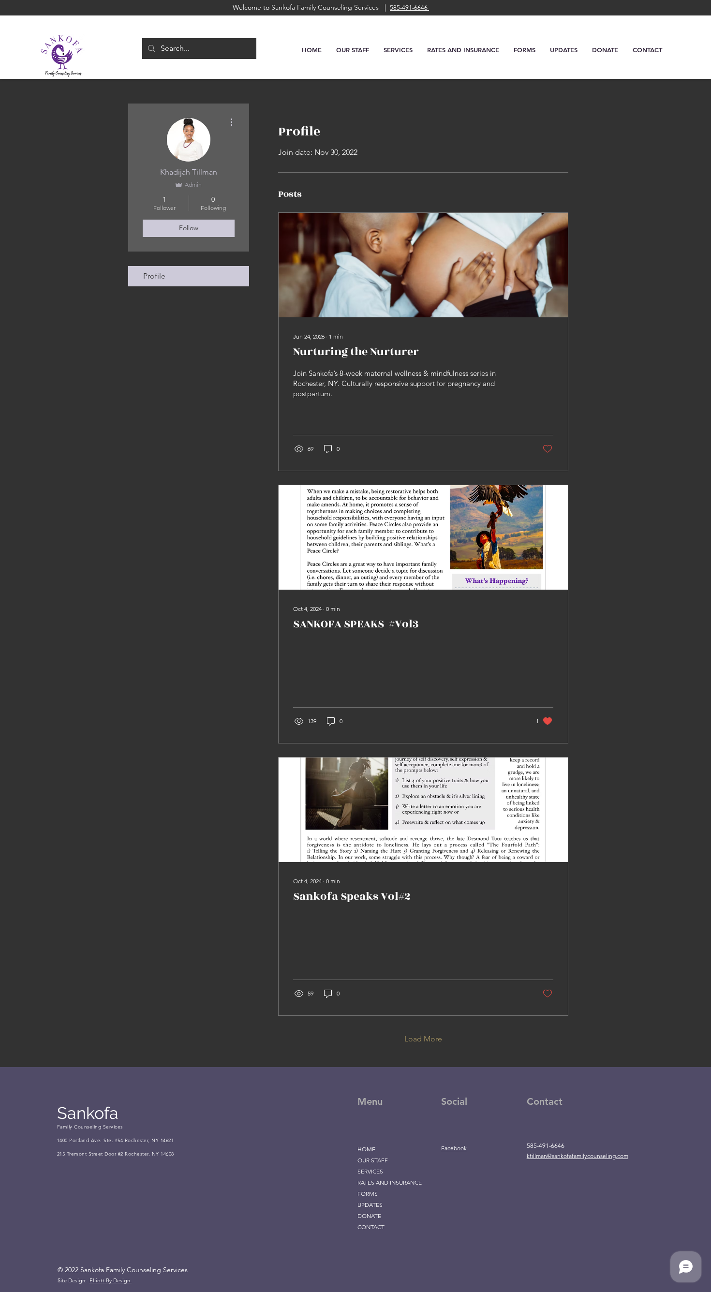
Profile (154, 276)
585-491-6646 (409, 7)
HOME (366, 1149)
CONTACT (371, 1227)
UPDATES (370, 1204)
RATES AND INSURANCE (389, 1182)
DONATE (369, 1215)
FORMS (367, 1193)
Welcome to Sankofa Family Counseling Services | (311, 7)
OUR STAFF (372, 1160)
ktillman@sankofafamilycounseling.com (577, 1155)
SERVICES (370, 1171)
